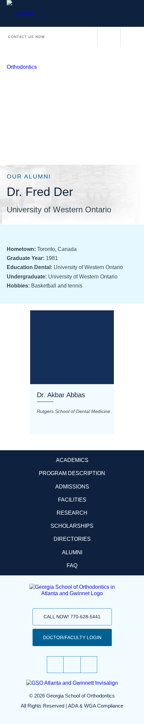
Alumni (72, 552)
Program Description (72, 473)
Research (72, 513)
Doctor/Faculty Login (72, 637)
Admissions (72, 486)
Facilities (72, 500)
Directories (72, 539)
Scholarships (72, 526)
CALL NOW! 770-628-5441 (72, 616)
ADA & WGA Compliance (95, 706)
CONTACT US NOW (26, 37)
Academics (72, 460)
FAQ (72, 565)
